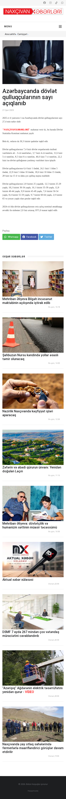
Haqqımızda (33, 791)
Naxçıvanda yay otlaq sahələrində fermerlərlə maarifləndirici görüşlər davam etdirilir (33, 748)
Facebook (31, 237)
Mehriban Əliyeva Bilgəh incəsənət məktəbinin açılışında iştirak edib (27, 301)
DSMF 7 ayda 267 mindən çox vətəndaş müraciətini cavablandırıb (30, 634)
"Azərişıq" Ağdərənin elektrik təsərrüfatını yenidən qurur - (32, 690)
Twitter (48, 237)
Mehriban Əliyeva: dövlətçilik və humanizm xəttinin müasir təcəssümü (29, 525)
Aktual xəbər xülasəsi (17, 580)
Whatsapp (12, 237)
